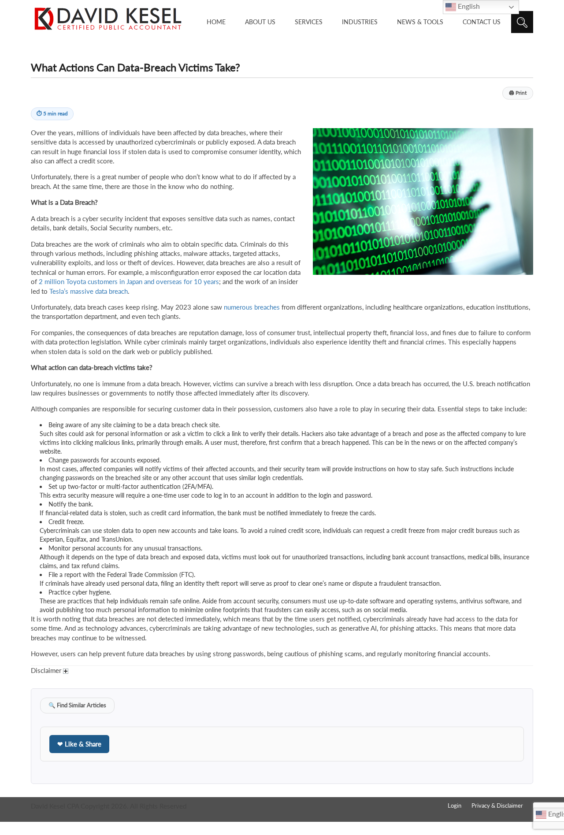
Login (454, 805)
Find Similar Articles (77, 705)
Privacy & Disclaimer (497, 805)
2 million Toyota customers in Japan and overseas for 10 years (129, 281)
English (468, 6)
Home (216, 22)
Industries (360, 22)
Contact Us (482, 22)
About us (260, 22)
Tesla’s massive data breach (88, 291)
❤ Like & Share (79, 744)
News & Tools (420, 22)
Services (309, 22)
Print (518, 92)
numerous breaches (252, 307)
